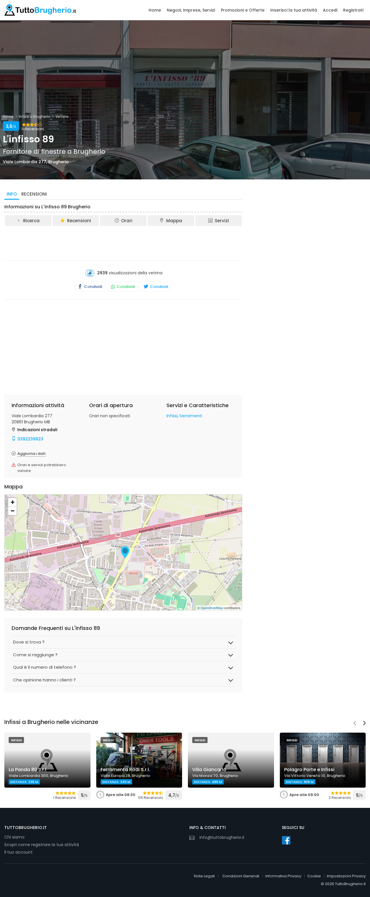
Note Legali (204, 876)
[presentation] (354, 724)
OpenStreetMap (212, 607)
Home (155, 10)
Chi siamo (14, 837)
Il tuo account (18, 852)
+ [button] (12, 502)
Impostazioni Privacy (346, 876)
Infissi (171, 416)
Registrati (353, 10)
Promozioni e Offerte (242, 10)
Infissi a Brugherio (34, 116)
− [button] (12, 510)
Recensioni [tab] (34, 194)
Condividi (92, 286)
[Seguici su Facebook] (286, 840)
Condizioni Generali (240, 876)
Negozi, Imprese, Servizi (191, 10)
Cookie (314, 876)
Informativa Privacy (283, 876)
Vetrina (62, 116)
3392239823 (30, 439)
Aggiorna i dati (31, 453)
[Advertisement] (123, 243)
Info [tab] (12, 194)
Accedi (330, 10)
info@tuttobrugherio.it (222, 837)
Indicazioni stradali (37, 430)
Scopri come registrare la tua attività (41, 844)
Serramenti (191, 416)
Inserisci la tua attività (293, 10)
